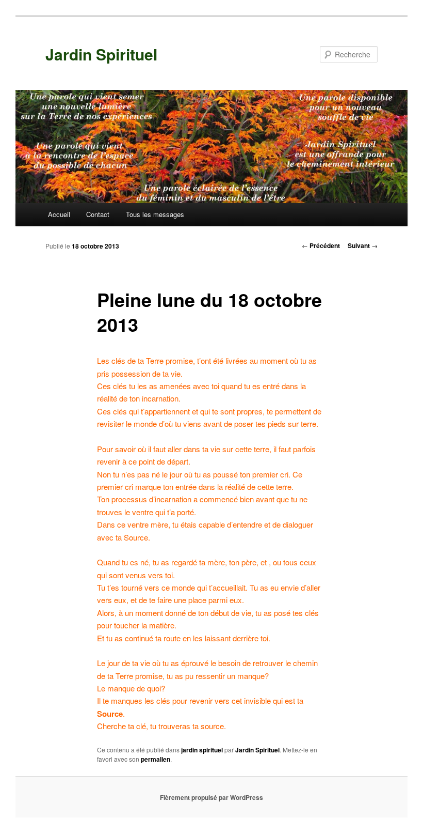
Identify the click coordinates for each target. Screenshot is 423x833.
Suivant (363, 245)
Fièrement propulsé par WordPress (211, 797)
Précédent (321, 245)
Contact (97, 214)
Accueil (59, 214)
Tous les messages (155, 214)
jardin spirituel (202, 749)
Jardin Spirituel (101, 54)
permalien (155, 759)
